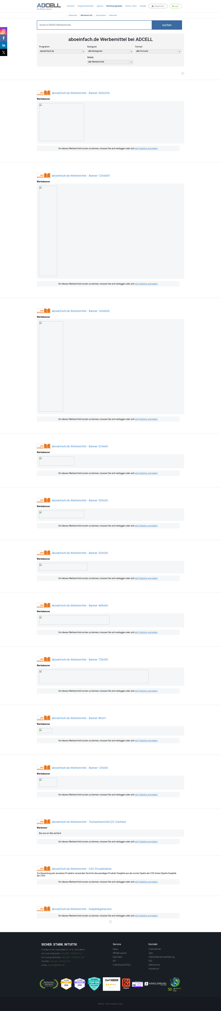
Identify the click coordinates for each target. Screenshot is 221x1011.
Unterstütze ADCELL (122, 965)
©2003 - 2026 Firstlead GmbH (110, 1004)
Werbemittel (86, 15)
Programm (44, 46)
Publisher (71, 6)
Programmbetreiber (86, 6)
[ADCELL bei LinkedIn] (3, 45)
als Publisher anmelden (146, 148)
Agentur (100, 6)
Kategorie (92, 46)
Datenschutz (154, 965)
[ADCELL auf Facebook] (3, 38)
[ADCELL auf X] (3, 52)
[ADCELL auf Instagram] (3, 30)
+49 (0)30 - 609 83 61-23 (72, 957)
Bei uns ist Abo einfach (50, 833)
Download (117, 957)
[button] (167, 25)
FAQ (150, 961)
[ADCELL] (111, 984)
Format (138, 46)
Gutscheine (101, 15)
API (114, 961)
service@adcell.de (56, 965)
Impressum (154, 968)
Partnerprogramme (114, 6)
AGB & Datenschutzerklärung (162, 957)
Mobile (90, 57)
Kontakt (143, 6)
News (115, 949)
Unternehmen (155, 949)
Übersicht (73, 15)
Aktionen (113, 15)
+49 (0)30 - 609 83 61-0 (71, 953)
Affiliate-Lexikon (120, 953)
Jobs (151, 953)
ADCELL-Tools (131, 6)
